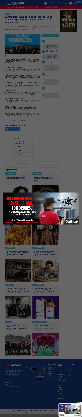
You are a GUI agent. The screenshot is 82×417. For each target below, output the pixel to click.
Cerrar (78, 2)
